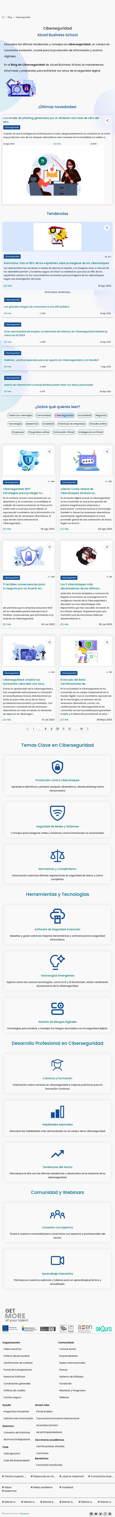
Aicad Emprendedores (49, 1432)
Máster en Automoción (18, 1501)
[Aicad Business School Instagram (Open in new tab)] (105, 1514)
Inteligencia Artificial (91, 432)
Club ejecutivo (12, 1453)
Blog (10, 17)
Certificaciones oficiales (50, 1446)
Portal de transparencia (18, 1369)
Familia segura (12, 1397)
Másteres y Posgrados (72, 1390)
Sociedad (48, 423)
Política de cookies (14, 1390)
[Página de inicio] (3, 17)
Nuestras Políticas (14, 1376)
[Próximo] (87, 729)
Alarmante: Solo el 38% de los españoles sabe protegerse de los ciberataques (56, 263)
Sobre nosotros (12, 1349)
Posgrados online (38, 432)
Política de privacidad (16, 1356)
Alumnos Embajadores (17, 1439)
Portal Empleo (44, 1411)
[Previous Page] (27, 729)
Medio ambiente (42, 1487)
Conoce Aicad (67, 1349)
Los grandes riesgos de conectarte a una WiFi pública (36, 306)
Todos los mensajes (20, 415)
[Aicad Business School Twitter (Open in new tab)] (100, 1514)
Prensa (63, 1369)
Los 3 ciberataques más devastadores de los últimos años (79, 586)
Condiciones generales (17, 1383)
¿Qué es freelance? (73, 1476)
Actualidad (84, 415)
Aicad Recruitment (47, 1425)
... (39, 729)
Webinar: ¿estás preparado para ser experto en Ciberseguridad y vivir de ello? (51, 360)
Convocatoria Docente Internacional (57, 1418)
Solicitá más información (18, 1418)
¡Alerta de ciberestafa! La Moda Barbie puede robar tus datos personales (48, 385)
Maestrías (32, 423)
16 (81, 729)
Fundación (65, 1383)
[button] (107, 120)
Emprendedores (68, 1356)
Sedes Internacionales (72, 1362)
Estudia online (98, 423)
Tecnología (15, 423)
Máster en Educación (93, 1501)
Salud (8, 1487)
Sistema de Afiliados (71, 1376)
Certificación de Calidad (18, 1362)
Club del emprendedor (17, 1460)
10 (57, 729)
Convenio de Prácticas (17, 1432)
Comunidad (43, 415)
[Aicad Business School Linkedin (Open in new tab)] (91, 1514)
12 (69, 729)
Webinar (64, 1397)
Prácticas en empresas (71, 423)
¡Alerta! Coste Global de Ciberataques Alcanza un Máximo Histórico (77, 491)
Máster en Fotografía (36, 1501)
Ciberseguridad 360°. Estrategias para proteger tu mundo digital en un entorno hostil (22, 491)
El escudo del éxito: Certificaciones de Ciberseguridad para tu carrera (81, 682)
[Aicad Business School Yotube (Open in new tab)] (96, 1514)
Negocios (101, 415)
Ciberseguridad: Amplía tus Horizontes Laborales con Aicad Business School (24, 682)
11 (63, 729)
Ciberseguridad (23, 17)
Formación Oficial (63, 432)
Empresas (18, 432)
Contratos (42, 1453)
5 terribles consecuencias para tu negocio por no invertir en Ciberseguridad (24, 586)
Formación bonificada (49, 1465)
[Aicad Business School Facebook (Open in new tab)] (110, 1514)
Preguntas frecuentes (16, 1411)
